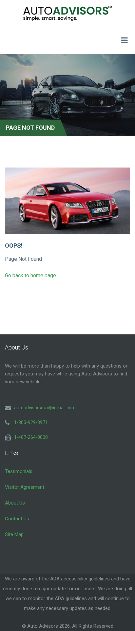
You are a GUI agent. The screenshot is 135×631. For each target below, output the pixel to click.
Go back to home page (30, 275)
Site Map (14, 534)
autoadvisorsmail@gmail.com (45, 407)
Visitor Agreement (24, 487)
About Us (15, 503)
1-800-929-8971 (31, 422)
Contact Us (17, 519)
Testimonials (18, 471)
